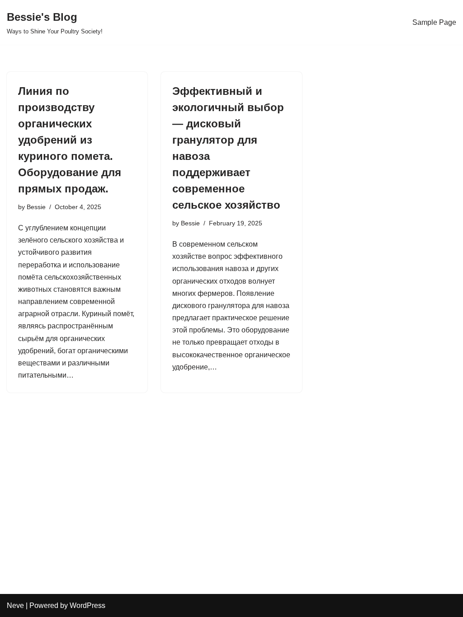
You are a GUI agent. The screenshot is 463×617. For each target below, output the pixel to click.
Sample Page (434, 22)
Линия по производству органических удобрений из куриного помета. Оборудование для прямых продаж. (69, 140)
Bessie (36, 206)
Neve (15, 605)
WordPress (87, 605)
